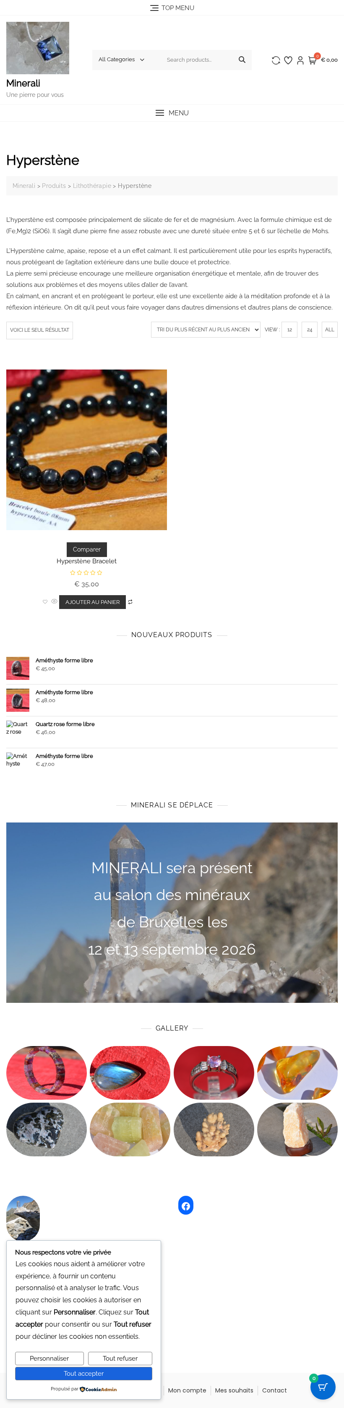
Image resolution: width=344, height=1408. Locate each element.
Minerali (23, 83)
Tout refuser (120, 1358)
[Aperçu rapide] (54, 602)
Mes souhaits (234, 1390)
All (329, 330)
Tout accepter (84, 1373)
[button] (172, 113)
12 (289, 330)
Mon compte (187, 1390)
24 (310, 330)
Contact (274, 1390)
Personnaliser (49, 1358)
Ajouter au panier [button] (92, 602)
